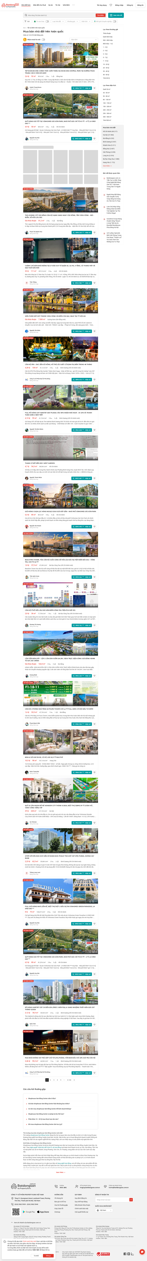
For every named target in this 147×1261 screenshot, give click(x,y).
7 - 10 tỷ (105, 61)
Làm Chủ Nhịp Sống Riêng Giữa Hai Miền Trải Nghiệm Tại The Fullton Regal (113, 210)
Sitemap (57, 1212)
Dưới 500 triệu (107, 37)
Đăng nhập (119, 5)
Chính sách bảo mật (81, 1208)
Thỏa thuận (107, 33)
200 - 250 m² (107, 110)
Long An (108, 155)
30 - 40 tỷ (106, 71)
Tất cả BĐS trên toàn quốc (36, 28)
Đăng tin (140, 5)
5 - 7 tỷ (105, 57)
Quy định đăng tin (81, 1198)
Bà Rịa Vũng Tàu (111, 159)
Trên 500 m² (107, 120)
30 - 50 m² (106, 93)
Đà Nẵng (108, 138)
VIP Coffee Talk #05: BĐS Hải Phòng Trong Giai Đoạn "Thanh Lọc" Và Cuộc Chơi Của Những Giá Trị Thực (114, 237)
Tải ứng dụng (102, 5)
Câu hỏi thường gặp (61, 1205)
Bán (24, 28)
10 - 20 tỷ (106, 64)
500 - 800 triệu (108, 40)
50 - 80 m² (106, 96)
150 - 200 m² (107, 106)
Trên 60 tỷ (106, 78)
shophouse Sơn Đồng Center (40, 1135)
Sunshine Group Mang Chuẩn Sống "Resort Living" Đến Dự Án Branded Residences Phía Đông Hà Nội (114, 223)
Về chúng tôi (58, 1198)
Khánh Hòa (109, 145)
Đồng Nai (109, 149)
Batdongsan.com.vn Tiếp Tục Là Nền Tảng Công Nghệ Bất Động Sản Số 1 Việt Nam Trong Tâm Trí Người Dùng (114, 183)
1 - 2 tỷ (105, 47)
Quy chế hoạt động (81, 1202)
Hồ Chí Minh (110, 131)
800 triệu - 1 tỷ (108, 44)
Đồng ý (48, 1256)
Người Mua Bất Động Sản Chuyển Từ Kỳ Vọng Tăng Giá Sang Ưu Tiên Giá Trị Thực (114, 197)
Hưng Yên (109, 162)
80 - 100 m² (107, 100)
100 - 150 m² (107, 103)
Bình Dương (109, 142)
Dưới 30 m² (106, 89)
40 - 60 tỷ (106, 75)
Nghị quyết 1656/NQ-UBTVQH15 (41, 1147)
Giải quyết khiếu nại (81, 1212)
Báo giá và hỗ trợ (60, 1202)
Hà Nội (108, 135)
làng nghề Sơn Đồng (64, 1163)
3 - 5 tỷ (105, 54)
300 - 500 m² (107, 117)
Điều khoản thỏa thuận (82, 1205)
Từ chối (36, 1256)
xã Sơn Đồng (57, 1147)
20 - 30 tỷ (106, 68)
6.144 (69, 1080)
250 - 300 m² (107, 113)
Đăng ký (130, 5)
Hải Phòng (109, 152)
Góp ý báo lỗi (58, 1208)
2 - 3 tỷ (105, 50)
